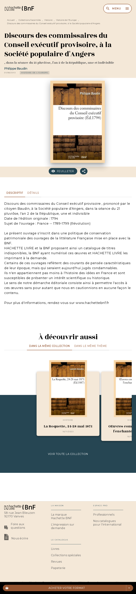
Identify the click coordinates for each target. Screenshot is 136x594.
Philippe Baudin (15, 68)
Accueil (11, 20)
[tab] (14, 193)
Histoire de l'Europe (66, 20)
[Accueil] (19, 8)
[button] (34, 72)
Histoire (48, 20)
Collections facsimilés (29, 20)
